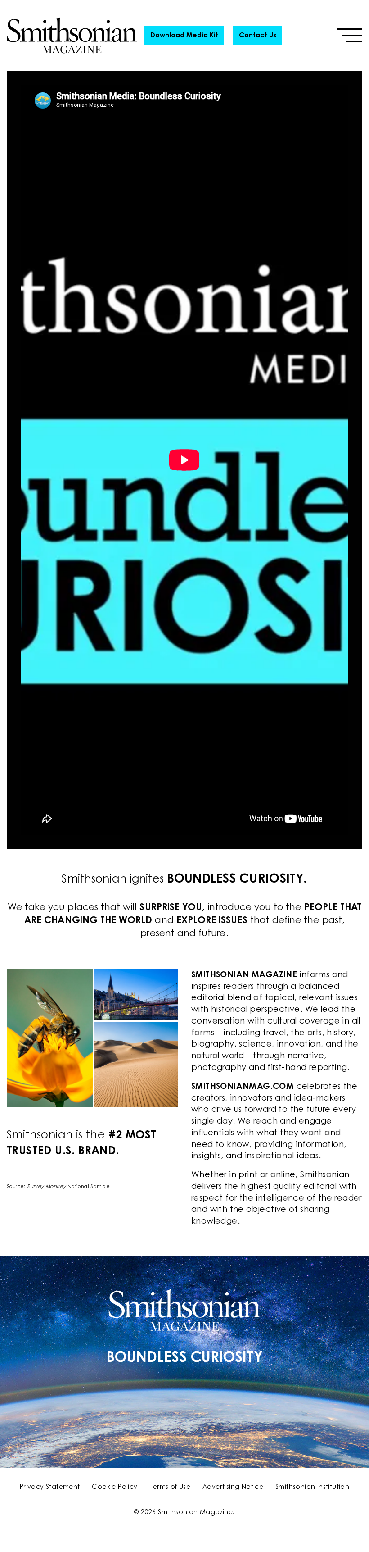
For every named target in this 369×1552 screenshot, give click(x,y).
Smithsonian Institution (312, 1487)
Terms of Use (169, 1487)
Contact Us (257, 35)
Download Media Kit (184, 35)
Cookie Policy (114, 1487)
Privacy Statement (50, 1487)
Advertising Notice (232, 1487)
